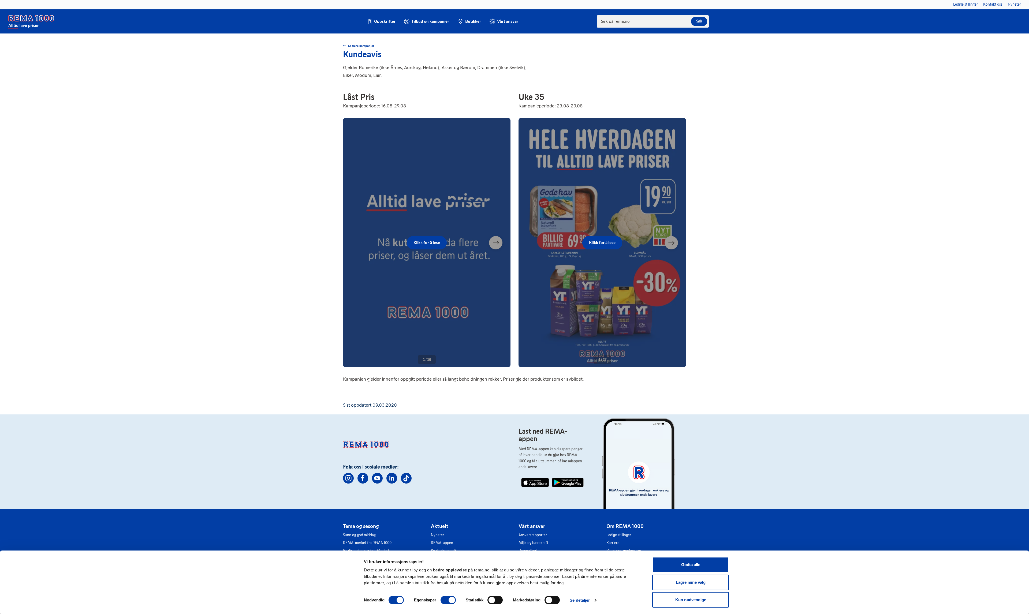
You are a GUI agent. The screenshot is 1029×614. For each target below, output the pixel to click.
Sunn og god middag (359, 535)
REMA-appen (442, 543)
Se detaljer (580, 600)
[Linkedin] (391, 478)
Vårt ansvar (532, 526)
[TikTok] (406, 478)
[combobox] (652, 21)
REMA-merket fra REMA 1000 (367, 543)
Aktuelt (439, 526)
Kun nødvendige (690, 599)
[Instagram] (348, 478)
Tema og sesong (361, 526)
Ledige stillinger (618, 535)
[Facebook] (362, 478)
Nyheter (437, 535)
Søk (699, 21)
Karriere (612, 543)
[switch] (448, 600)
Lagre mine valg (691, 582)
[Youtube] (377, 478)
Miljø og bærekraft (533, 543)
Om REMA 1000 (625, 526)
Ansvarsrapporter (533, 535)
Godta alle (690, 564)
